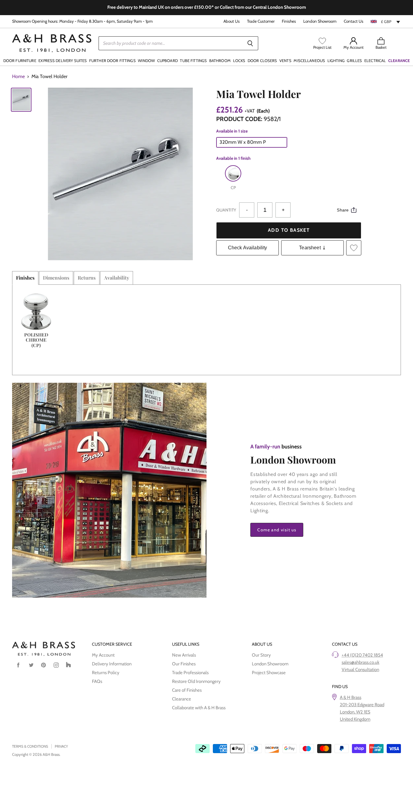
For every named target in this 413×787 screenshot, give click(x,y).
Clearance (181, 699)
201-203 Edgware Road (362, 704)
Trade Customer (261, 21)
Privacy (61, 746)
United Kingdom (355, 719)
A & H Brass (350, 697)
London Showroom (320, 21)
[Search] (250, 43)
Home (18, 76)
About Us (231, 21)
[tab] (25, 277)
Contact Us (353, 21)
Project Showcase (269, 672)
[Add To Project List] (353, 247)
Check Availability (247, 247)
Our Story (261, 655)
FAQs (97, 681)
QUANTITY (226, 210)
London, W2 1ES (355, 712)
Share (343, 210)
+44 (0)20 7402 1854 (362, 655)
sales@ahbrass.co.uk (360, 662)
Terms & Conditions (30, 746)
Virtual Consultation (360, 669)
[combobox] (386, 21)
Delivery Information (112, 664)
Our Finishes (184, 664)
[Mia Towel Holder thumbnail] (21, 99)
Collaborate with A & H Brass (199, 707)
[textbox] (386, 21)
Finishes (289, 21)
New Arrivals (184, 655)
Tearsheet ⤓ (312, 247)
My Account (103, 655)
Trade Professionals (190, 672)
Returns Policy (105, 672)
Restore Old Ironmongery (196, 681)
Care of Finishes (187, 690)
